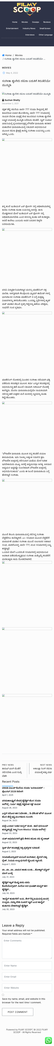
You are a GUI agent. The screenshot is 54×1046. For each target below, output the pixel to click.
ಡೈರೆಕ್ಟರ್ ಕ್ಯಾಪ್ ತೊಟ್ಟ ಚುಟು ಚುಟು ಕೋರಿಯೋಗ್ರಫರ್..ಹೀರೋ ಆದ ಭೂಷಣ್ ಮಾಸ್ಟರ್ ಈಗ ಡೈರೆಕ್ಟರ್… (24, 886)
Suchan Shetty (12, 100)
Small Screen (45, 28)
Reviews (47, 22)
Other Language (46, 35)
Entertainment (12, 28)
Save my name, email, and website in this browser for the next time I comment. (23, 1000)
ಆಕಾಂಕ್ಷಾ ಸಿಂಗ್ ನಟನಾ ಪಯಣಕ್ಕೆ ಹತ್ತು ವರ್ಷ (42, 769)
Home (14, 22)
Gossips (35, 22)
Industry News (29, 28)
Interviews (29, 35)
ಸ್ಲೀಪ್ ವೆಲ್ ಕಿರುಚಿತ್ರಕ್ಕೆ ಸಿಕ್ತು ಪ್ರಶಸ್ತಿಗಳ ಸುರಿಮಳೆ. (21, 847)
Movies (25, 22)
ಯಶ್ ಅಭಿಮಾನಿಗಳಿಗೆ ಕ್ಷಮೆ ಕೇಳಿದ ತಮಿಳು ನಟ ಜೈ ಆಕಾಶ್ (25, 838)
